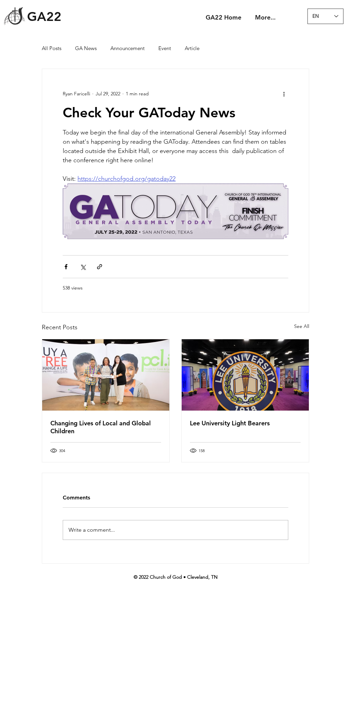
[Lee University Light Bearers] (245, 375)
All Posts (51, 48)
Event (164, 48)
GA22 (44, 16)
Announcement (127, 48)
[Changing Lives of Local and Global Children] (105, 375)
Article (192, 48)
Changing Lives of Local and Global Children (100, 427)
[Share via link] (99, 266)
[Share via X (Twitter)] (83, 266)
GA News (86, 48)
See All (301, 326)
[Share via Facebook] (66, 266)
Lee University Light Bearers (230, 423)
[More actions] (284, 94)
